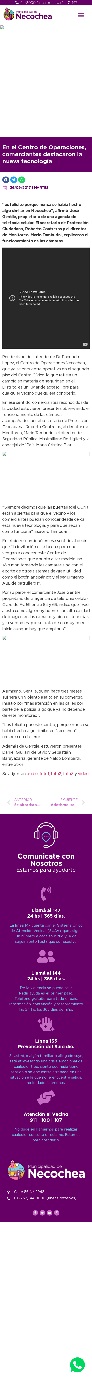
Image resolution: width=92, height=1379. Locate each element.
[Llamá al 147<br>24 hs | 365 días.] (46, 893)
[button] (81, 15)
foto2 (56, 774)
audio (32, 774)
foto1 (44, 774)
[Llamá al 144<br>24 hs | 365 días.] (46, 956)
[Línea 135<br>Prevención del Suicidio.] (46, 1024)
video (83, 774)
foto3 (69, 774)
